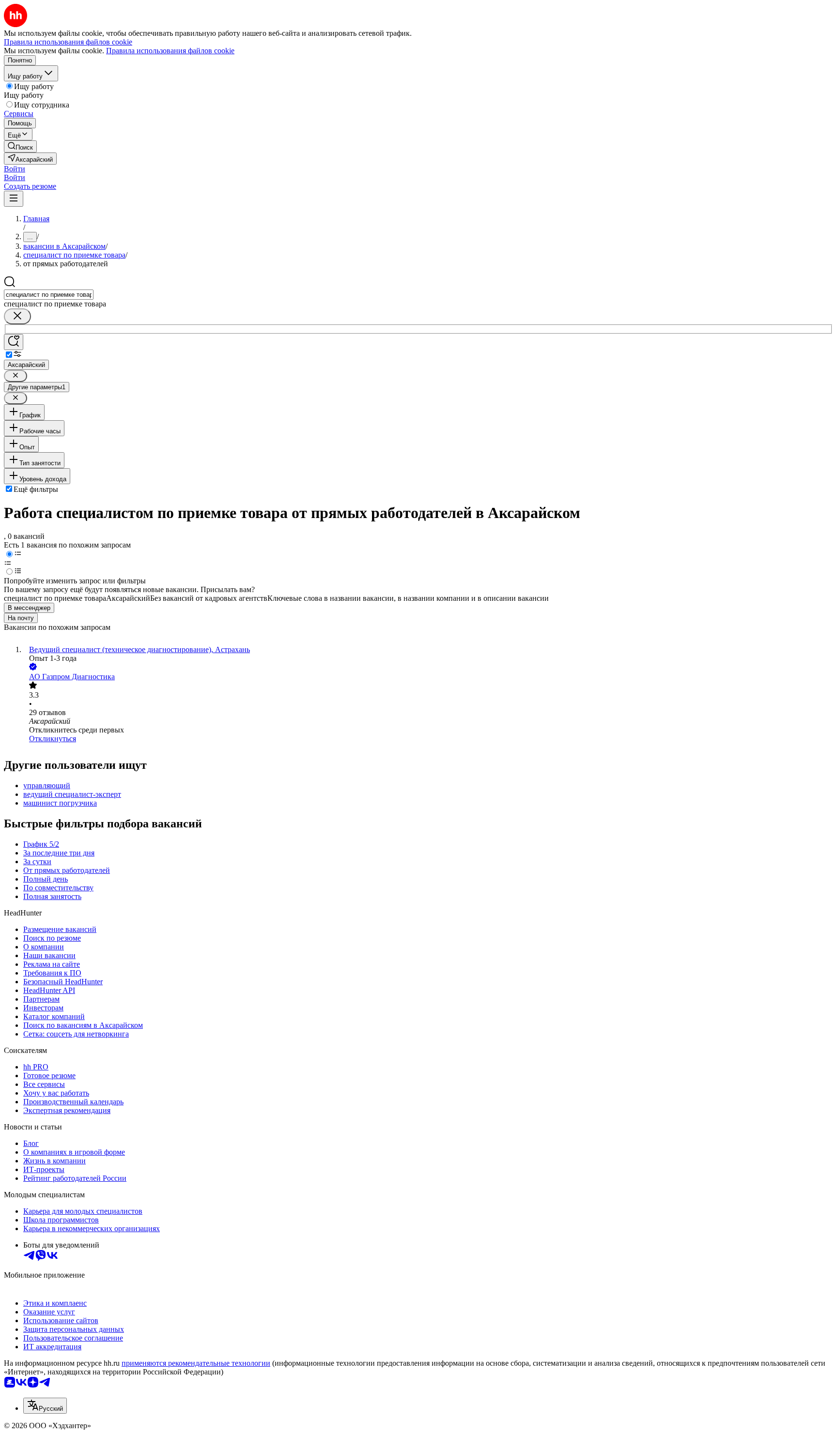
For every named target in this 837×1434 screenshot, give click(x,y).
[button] (14, 169)
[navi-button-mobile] (13, 199)
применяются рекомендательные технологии (196, 1363)
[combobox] (48, 295)
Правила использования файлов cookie (170, 50)
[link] (20, 146)
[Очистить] (17, 316)
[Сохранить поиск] (13, 342)
